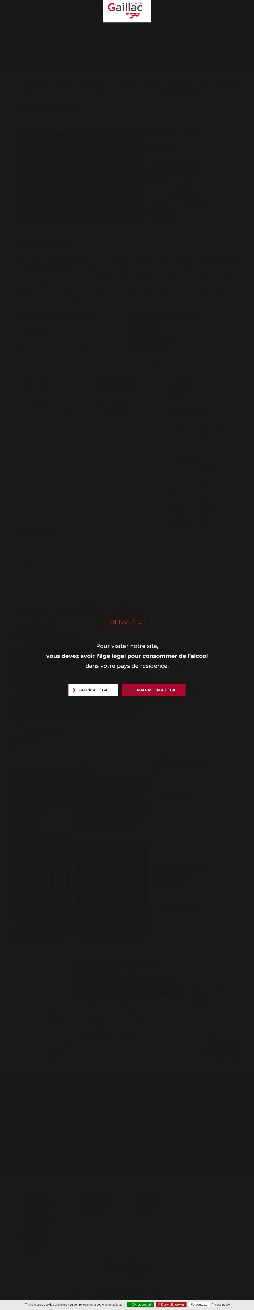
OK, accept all (141, 1304)
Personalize (199, 1304)
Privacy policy (221, 1304)
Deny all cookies (172, 1304)
